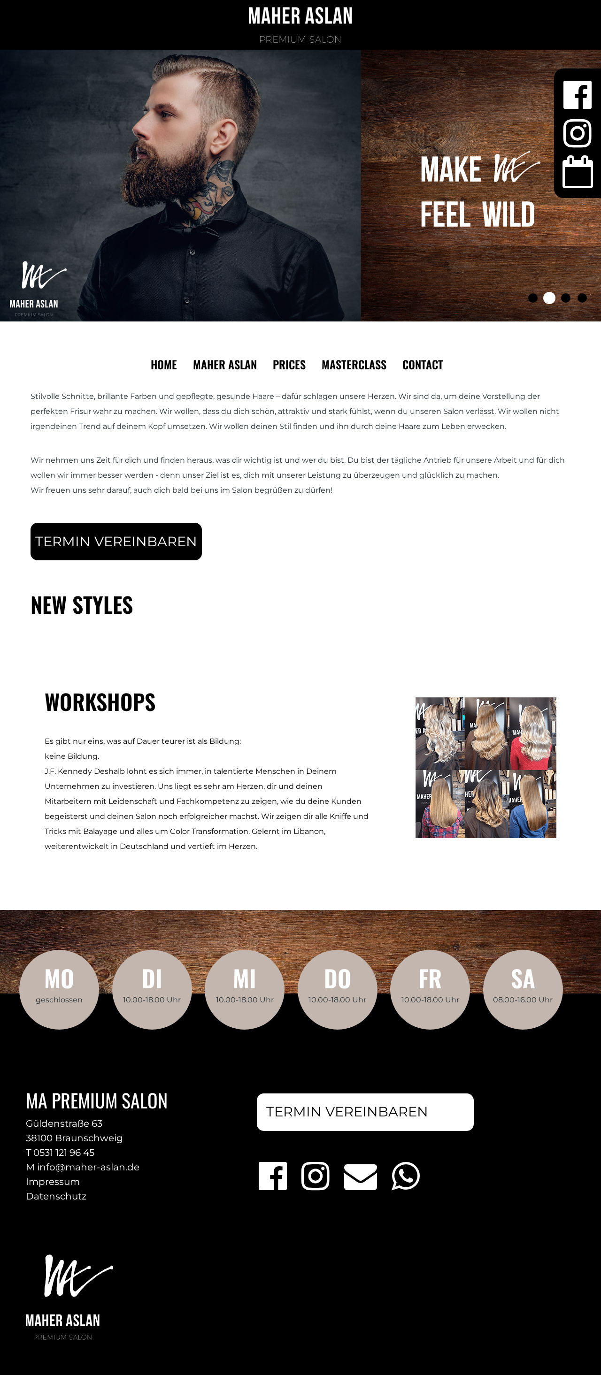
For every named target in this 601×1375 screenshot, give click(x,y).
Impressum (53, 1181)
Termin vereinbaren (116, 541)
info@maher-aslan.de (88, 1167)
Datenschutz (56, 1196)
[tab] (533, 298)
